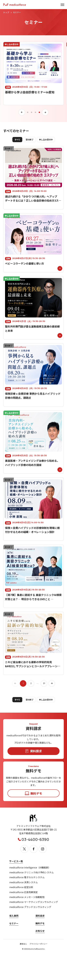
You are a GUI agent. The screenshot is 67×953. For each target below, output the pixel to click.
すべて (17, 139)
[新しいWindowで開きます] (33, 821)
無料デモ (40, 923)
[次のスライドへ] (45, 112)
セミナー (13, 923)
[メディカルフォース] (14, 5)
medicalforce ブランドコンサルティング (30, 907)
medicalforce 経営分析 (21, 887)
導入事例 (13, 915)
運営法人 (23, 943)
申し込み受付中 (46, 139)
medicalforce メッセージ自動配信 (27, 897)
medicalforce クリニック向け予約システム (31, 872)
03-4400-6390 (35, 839)
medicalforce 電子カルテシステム (27, 877)
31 (44, 683)
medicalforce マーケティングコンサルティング (33, 901)
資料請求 (40, 915)
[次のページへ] (51, 683)
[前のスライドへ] (22, 112)
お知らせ (40, 930)
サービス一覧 (16, 861)
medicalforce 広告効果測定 (23, 892)
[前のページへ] (15, 683)
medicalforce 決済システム (23, 882)
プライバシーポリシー (38, 943)
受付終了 (30, 139)
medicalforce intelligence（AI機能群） (30, 867)
